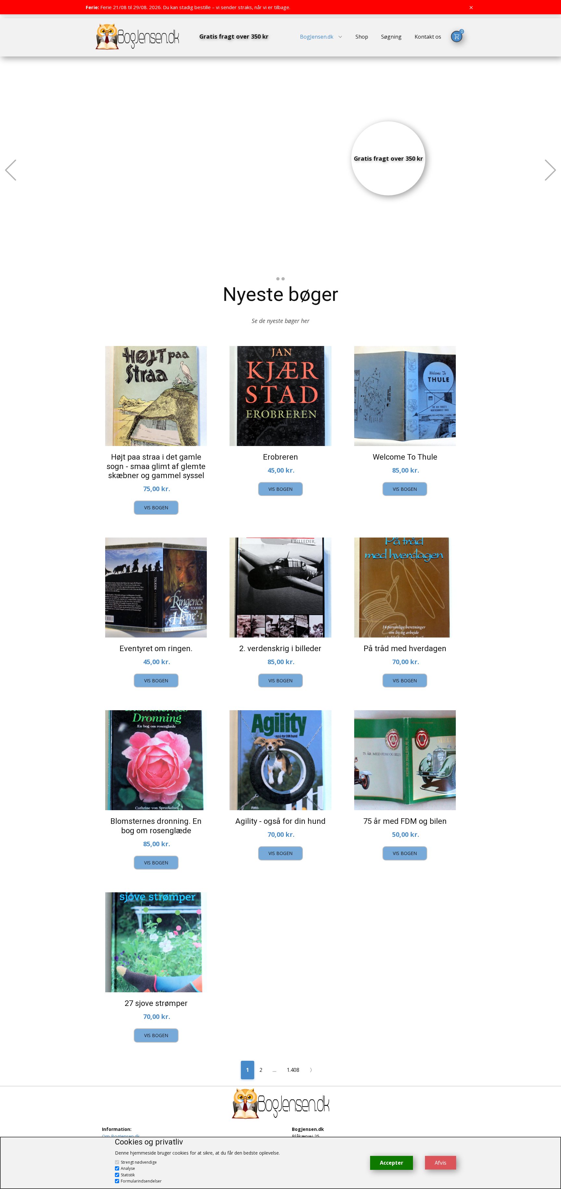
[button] (10, 169)
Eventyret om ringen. (156, 648)
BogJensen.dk (316, 36)
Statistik (128, 1175)
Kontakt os (428, 36)
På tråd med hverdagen (405, 648)
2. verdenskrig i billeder (280, 648)
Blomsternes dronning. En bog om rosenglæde (156, 826)
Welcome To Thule (405, 457)
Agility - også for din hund (280, 821)
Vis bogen (156, 507)
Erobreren (280, 457)
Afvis (440, 1162)
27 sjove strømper (156, 1003)
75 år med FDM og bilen (405, 821)
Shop (361, 36)
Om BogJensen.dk (121, 1136)
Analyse (128, 1168)
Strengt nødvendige (139, 1162)
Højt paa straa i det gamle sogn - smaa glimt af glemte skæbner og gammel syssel (156, 466)
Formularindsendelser (141, 1181)
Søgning (391, 36)
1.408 (293, 1069)
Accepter (391, 1162)
